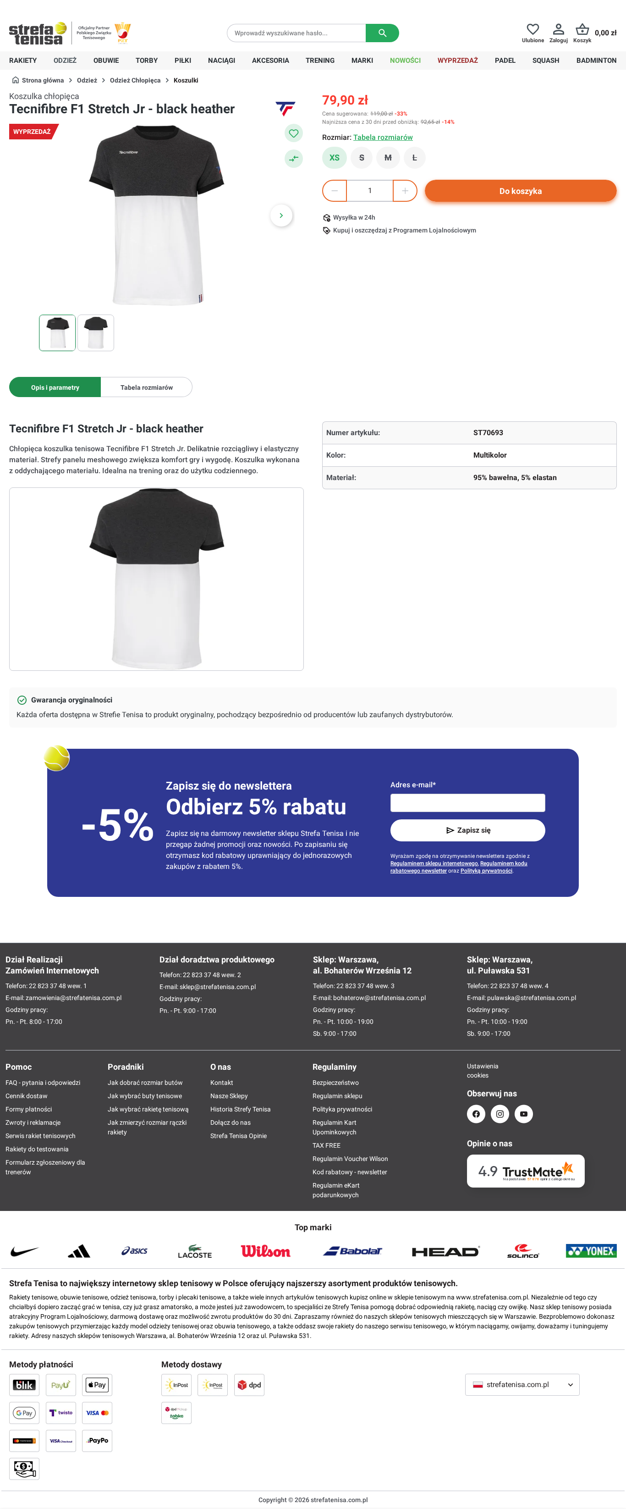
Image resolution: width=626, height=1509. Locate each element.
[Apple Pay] (97, 1385)
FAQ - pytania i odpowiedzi (42, 1082)
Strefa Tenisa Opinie (238, 1135)
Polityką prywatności (486, 871)
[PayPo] (97, 1441)
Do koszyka (521, 191)
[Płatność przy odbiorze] (24, 1469)
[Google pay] (24, 1413)
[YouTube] (524, 1114)
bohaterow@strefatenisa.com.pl (379, 997)
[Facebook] (476, 1114)
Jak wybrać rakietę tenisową (148, 1109)
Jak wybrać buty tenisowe (145, 1096)
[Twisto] (61, 1413)
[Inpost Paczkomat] (213, 1385)
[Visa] (97, 1413)
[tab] (55, 387)
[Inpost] (176, 1385)
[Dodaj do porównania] (294, 158)
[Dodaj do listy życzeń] (294, 133)
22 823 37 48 (47, 985)
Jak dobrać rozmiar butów (145, 1082)
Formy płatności (28, 1109)
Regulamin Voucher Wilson (350, 1158)
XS (334, 157)
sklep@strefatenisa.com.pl (218, 986)
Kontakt (221, 1082)
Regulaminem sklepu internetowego (434, 863)
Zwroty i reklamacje (32, 1122)
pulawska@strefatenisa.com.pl (531, 997)
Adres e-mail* (413, 784)
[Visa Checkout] (61, 1441)
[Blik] (24, 1385)
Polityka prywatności (342, 1109)
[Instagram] (500, 1114)
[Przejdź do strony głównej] (38, 33)
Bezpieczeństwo (336, 1082)
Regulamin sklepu (337, 1096)
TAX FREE (326, 1145)
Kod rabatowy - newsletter (350, 1172)
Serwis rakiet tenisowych (40, 1135)
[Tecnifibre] (285, 109)
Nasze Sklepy (229, 1096)
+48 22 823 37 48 (75, 7)
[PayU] (61, 1385)
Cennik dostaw (26, 1096)
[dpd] (249, 1385)
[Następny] (281, 216)
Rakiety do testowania (37, 1149)
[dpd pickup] (176, 1413)
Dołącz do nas (230, 1122)
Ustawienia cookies (476, 1070)
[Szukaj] (382, 33)
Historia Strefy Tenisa (240, 1109)
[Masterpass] (24, 1441)
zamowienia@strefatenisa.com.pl (73, 997)
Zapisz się (474, 830)
